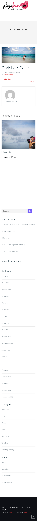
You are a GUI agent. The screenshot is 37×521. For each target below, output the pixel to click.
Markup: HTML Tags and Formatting (13, 245)
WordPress (27, 512)
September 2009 (7, 397)
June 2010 (5, 357)
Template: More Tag (8, 231)
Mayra (32, 81)
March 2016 (5, 283)
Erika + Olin (7, 152)
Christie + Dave (15, 67)
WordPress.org (7, 482)
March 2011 (5, 330)
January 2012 (6, 323)
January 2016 (6, 296)
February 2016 (6, 289)
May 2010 (5, 363)
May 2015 (5, 303)
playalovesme (8, 75)
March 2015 (5, 310)
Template (5, 443)
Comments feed (7, 476)
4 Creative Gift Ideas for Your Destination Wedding (18, 224)
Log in (4, 462)
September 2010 (7, 343)
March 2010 (5, 370)
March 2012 (5, 316)
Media (4, 423)
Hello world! (6, 238)
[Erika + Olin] (18, 134)
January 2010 (6, 383)
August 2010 (6, 350)
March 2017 (5, 276)
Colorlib (11, 512)
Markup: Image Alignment (10, 251)
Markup (4, 416)
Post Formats (6, 436)
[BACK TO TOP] (33, 517)
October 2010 (6, 336)
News (3, 429)
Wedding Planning (8, 450)
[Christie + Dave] (18, 55)
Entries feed (5, 469)
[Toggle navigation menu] (33, 5)
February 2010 (6, 377)
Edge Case (5, 409)
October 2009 (6, 390)
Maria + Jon (6, 79)
